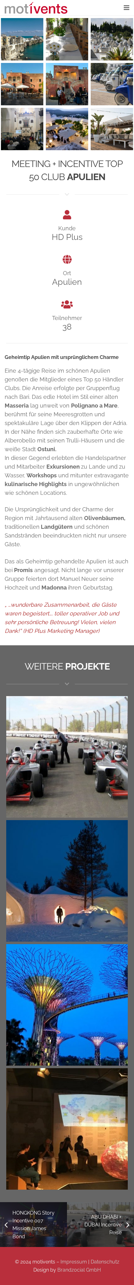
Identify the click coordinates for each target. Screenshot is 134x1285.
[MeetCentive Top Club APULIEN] (67, 84)
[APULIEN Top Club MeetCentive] (67, 39)
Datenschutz (105, 1262)
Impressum (73, 1262)
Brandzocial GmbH (79, 1270)
